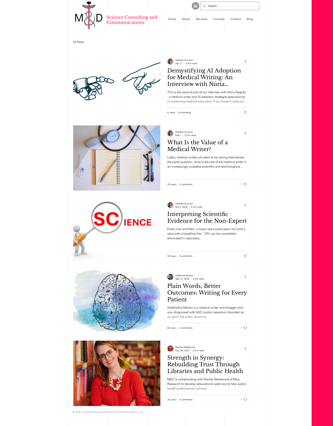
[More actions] (246, 61)
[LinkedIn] (195, 6)
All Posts (78, 42)
